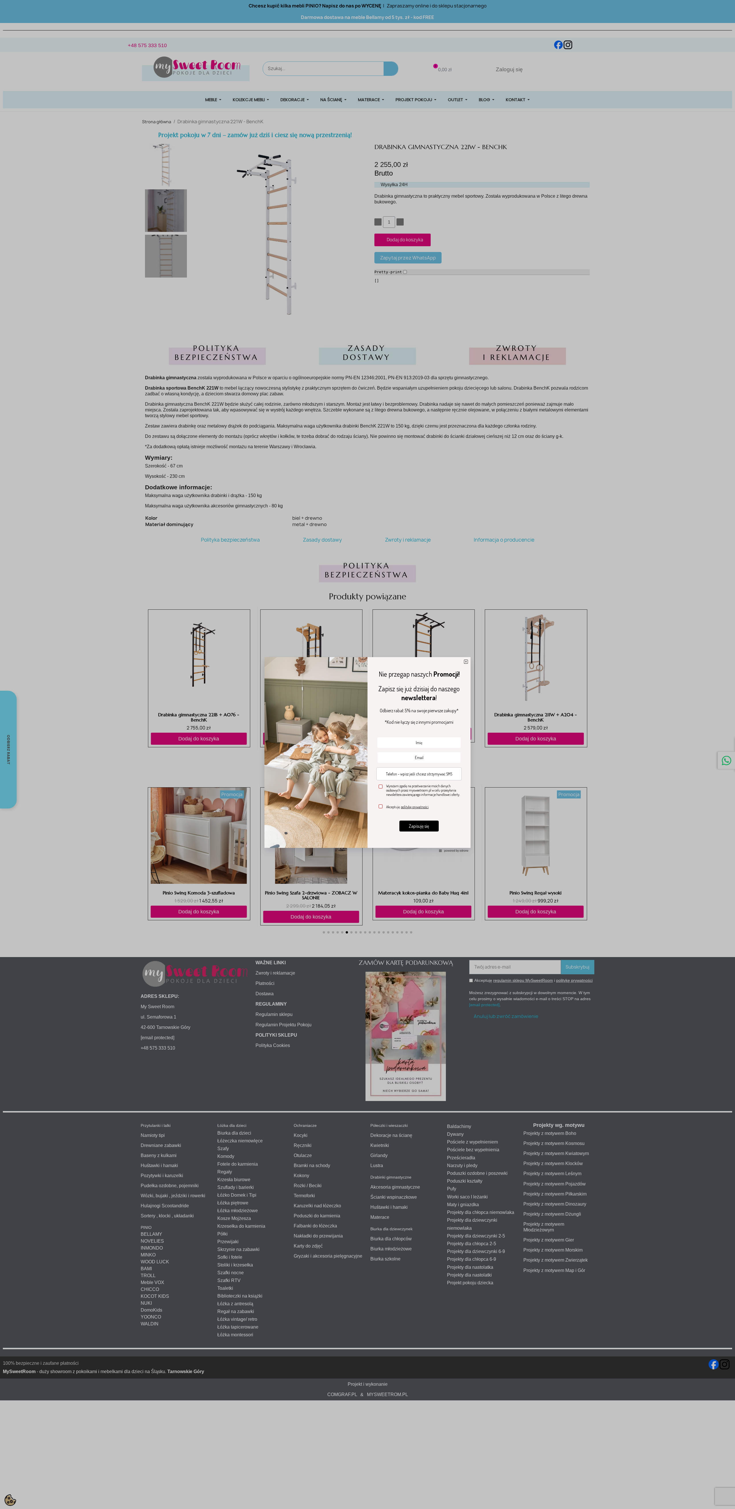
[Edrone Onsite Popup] (367, 754)
